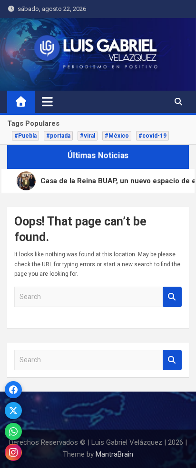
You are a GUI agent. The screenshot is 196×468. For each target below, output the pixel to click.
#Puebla (25, 135)
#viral (87, 135)
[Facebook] (13, 389)
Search (172, 297)
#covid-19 (152, 135)
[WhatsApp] (13, 431)
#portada (58, 135)
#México (117, 135)
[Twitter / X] (13, 410)
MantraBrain (114, 454)
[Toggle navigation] (47, 101)
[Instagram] (13, 452)
